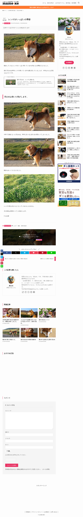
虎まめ (11, 286)
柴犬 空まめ (23, 225)
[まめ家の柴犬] (11, 3)
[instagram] (31, 292)
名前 (7, 432)
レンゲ (15, 225)
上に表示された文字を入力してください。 (16, 455)
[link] (23, 292)
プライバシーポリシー (37, 512)
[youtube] (34, 292)
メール (7, 438)
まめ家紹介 (69, 62)
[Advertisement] (29, 373)
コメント (8, 410)
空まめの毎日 (7, 23)
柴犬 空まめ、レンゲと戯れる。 (26, 79)
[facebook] (26, 292)
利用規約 (28, 512)
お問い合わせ (54, 512)
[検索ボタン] (78, 3)
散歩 (19, 225)
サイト (7, 444)
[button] (7, 252)
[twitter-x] (28, 292)
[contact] (75, 68)
